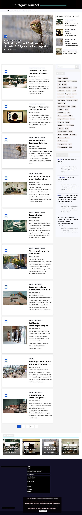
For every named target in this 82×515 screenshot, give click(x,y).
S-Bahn (72, 119)
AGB (28, 468)
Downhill (64, 84)
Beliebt (69, 16)
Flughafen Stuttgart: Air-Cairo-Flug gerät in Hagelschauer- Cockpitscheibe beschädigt (67, 221)
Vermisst (65, 134)
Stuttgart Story (70, 125)
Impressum (30, 474)
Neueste (60, 16)
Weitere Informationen (51, 508)
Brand (59, 78)
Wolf (70, 147)
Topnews (18, 40)
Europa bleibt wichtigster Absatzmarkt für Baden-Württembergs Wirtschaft (21, 46)
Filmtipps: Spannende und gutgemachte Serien (70, 36)
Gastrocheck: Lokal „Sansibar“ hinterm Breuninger (71, 25)
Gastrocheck (61, 100)
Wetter (29, 491)
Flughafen (68, 94)
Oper (68, 112)
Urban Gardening (62, 131)
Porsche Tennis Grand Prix (65, 116)
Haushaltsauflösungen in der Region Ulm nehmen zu (71, 53)
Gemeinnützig (61, 103)
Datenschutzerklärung (34, 471)
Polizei (19, 10)
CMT (59, 84)
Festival (68, 90)
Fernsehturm (61, 90)
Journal (13, 10)
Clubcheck (74, 81)
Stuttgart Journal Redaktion (65, 217)
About (34, 10)
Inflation (74, 106)
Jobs (29, 484)
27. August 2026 (35, 112)
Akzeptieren (43, 510)
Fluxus (74, 94)
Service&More (27, 10)
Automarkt (30, 479)
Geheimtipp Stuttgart (72, 100)
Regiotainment (72, 49)
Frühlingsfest (70, 97)
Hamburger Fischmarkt (64, 106)
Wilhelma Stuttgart (62, 147)
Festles (74, 90)
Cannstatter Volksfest (63, 81)
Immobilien (30, 481)
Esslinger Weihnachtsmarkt (65, 87)
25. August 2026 (11, 49)
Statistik (68, 122)
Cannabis (65, 78)
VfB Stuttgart (73, 134)
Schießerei (61, 122)
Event (75, 87)
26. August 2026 (35, 146)
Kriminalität (60, 109)
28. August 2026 (35, 76)
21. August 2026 (35, 292)
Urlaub (70, 131)
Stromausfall (61, 125)
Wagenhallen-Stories (63, 137)
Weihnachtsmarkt (62, 144)
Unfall (66, 128)
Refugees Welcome (63, 119)
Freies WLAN (61, 97)
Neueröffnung (61, 112)
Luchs (66, 109)
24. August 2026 (35, 256)
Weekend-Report (62, 141)
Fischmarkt (61, 94)
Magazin (12, 40)
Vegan (59, 134)
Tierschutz (61, 128)
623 (31, 426)
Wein (70, 144)
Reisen (29, 486)
